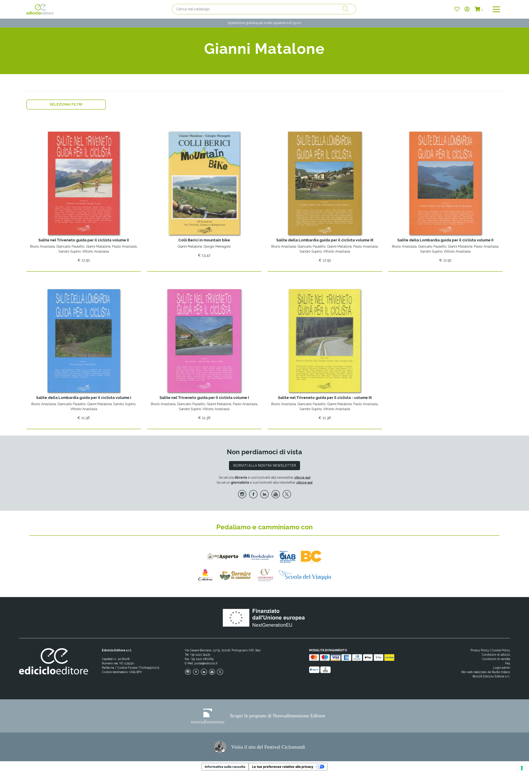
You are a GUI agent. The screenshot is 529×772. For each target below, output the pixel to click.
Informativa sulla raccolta (225, 767)
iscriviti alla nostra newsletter (264, 465)
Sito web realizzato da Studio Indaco (485, 672)
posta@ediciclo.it (205, 663)
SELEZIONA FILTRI (66, 104)
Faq (507, 663)
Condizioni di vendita (496, 659)
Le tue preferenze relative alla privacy (282, 767)
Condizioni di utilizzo (496, 654)
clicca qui (302, 477)
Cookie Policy (500, 650)
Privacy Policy (480, 650)
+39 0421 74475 (200, 654)
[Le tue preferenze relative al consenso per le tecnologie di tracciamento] (522, 768)
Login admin (501, 667)
